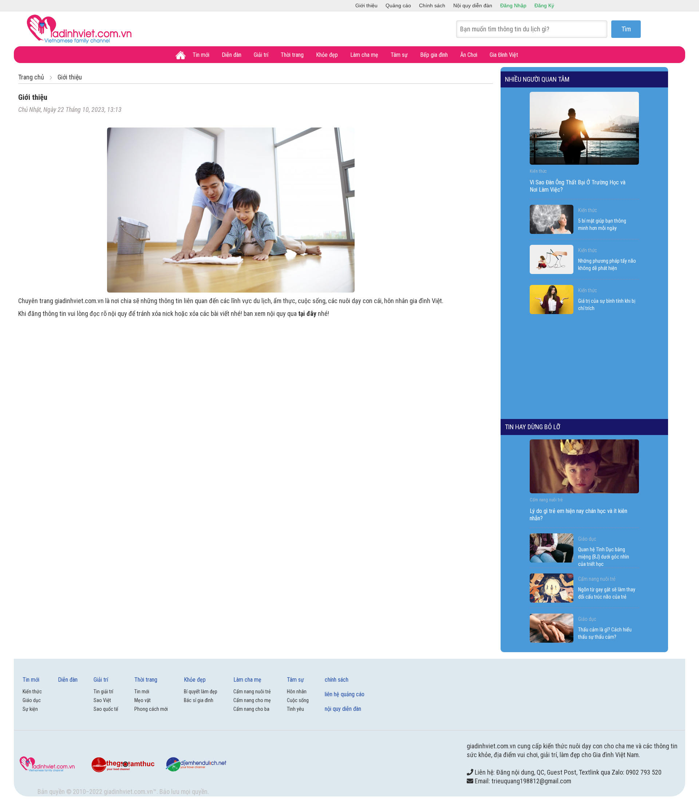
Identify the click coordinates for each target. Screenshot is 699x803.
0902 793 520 (644, 772)
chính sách (336, 679)
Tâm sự (399, 54)
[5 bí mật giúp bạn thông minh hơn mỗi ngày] (551, 219)
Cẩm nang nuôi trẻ (596, 579)
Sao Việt (102, 700)
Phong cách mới (151, 709)
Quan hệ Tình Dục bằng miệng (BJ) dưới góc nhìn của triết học (603, 557)
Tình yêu (295, 709)
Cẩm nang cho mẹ (252, 700)
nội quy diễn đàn (343, 708)
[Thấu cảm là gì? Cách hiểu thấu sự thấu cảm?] (551, 628)
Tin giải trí (103, 691)
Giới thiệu (366, 5)
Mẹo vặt (142, 700)
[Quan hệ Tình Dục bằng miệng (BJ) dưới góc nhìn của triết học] (551, 548)
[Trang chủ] (180, 55)
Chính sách (432, 5)
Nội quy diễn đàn (472, 5)
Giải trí (261, 54)
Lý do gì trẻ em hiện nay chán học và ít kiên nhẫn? (578, 515)
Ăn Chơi (468, 54)
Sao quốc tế (106, 709)
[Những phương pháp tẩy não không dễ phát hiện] (551, 259)
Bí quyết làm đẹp (200, 691)
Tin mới (201, 54)
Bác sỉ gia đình (198, 700)
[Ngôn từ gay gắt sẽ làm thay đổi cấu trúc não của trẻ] (551, 588)
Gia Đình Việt (504, 54)
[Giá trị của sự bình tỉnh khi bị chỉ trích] (551, 299)
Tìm (626, 29)
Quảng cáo (398, 5)
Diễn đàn (231, 54)
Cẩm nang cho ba (251, 709)
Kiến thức (587, 210)
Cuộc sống (298, 700)
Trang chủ (31, 77)
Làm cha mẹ (364, 54)
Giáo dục (587, 539)
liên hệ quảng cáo (344, 694)
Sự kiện (30, 709)
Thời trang (292, 54)
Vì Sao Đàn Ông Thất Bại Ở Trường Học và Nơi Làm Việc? (577, 186)
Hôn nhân (297, 691)
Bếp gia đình (434, 54)
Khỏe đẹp (327, 54)
